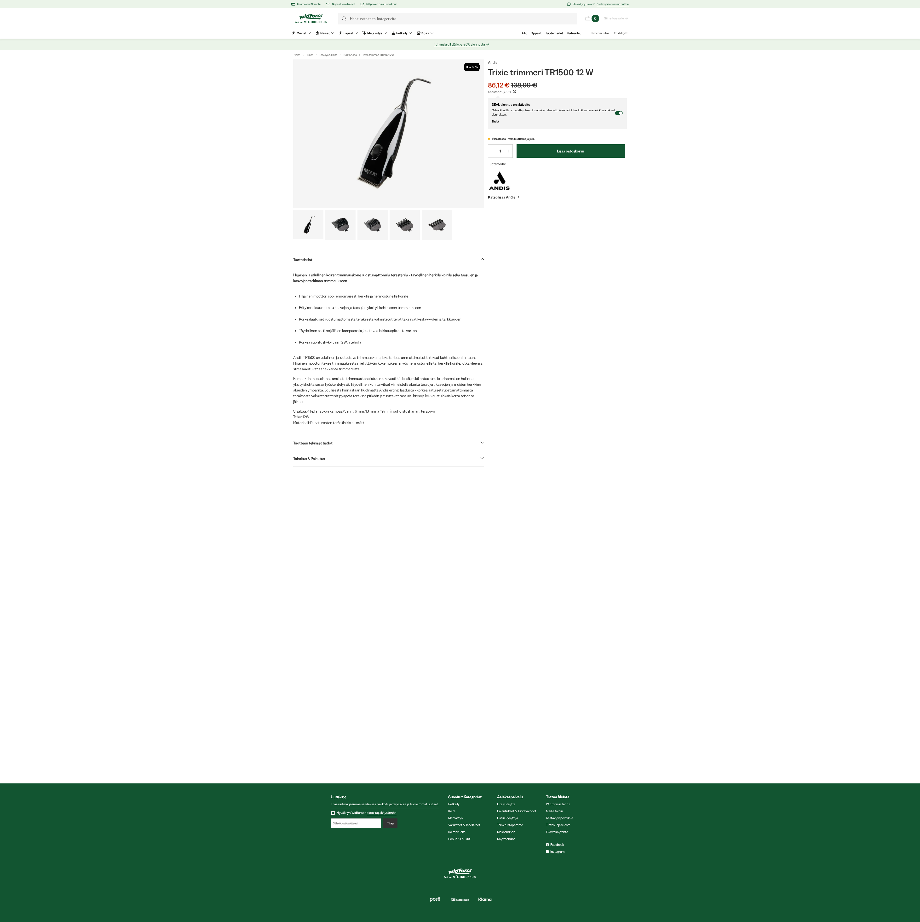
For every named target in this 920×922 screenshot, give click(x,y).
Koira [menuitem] (425, 33)
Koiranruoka (457, 832)
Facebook (557, 844)
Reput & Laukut (459, 839)
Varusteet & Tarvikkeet (464, 825)
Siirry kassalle (614, 18)
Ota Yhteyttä (620, 33)
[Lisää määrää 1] (508, 151)
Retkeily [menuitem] (402, 33)
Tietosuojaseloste (558, 825)
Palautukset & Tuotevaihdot (516, 811)
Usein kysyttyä (507, 818)
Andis (492, 62)
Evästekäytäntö (557, 832)
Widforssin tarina (558, 804)
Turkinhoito (350, 55)
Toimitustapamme (510, 825)
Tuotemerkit (554, 33)
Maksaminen (506, 832)
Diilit (524, 33)
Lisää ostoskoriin (570, 151)
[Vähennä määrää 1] (492, 151)
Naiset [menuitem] (325, 33)
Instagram (557, 851)
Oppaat (536, 33)
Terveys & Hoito (328, 55)
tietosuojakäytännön (382, 813)
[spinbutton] (500, 151)
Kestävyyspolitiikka (559, 818)
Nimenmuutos (600, 33)
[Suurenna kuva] (388, 133)
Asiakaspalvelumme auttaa (613, 4)
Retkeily (454, 804)
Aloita (297, 55)
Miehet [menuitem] (301, 33)
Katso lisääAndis (501, 197)
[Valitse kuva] (308, 225)
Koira (310, 55)
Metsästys (455, 818)
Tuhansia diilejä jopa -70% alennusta (459, 44)
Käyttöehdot (506, 839)
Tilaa (390, 823)
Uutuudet (574, 33)
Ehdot (495, 121)
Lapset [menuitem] (348, 33)
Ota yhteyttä (506, 804)
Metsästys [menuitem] (374, 33)
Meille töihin (554, 811)
